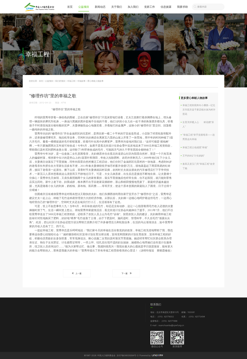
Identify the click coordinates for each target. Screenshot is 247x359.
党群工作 (149, 6)
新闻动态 (100, 6)
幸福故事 (81, 81)
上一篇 (78, 273)
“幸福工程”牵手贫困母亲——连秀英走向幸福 (198, 137)
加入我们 (133, 6)
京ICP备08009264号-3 (127, 355)
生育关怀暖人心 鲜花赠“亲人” (198, 124)
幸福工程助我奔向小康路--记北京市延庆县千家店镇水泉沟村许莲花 (198, 109)
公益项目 (83, 6)
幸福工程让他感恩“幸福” (195, 147)
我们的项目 (60, 81)
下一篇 (124, 273)
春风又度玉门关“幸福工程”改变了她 (198, 166)
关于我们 (116, 6)
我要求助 (182, 6)
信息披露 (166, 6)
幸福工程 (71, 81)
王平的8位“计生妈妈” (193, 155)
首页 (70, 6)
